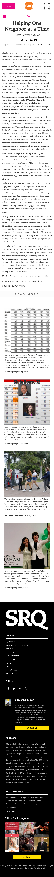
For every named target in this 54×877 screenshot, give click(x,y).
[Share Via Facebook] (18, 40)
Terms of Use (11, 670)
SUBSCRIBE (32, 728)
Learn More (10, 812)
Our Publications (12, 656)
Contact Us (10, 652)
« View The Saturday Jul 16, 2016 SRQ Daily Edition (22, 281)
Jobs (8, 666)
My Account (10, 642)
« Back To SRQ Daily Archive (13, 285)
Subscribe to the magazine (17, 645)
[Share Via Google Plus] (26, 40)
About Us (9, 649)
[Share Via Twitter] (22, 40)
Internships (10, 663)
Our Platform (11, 659)
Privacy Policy (11, 673)
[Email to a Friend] (35, 40)
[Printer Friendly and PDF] (31, 40)
